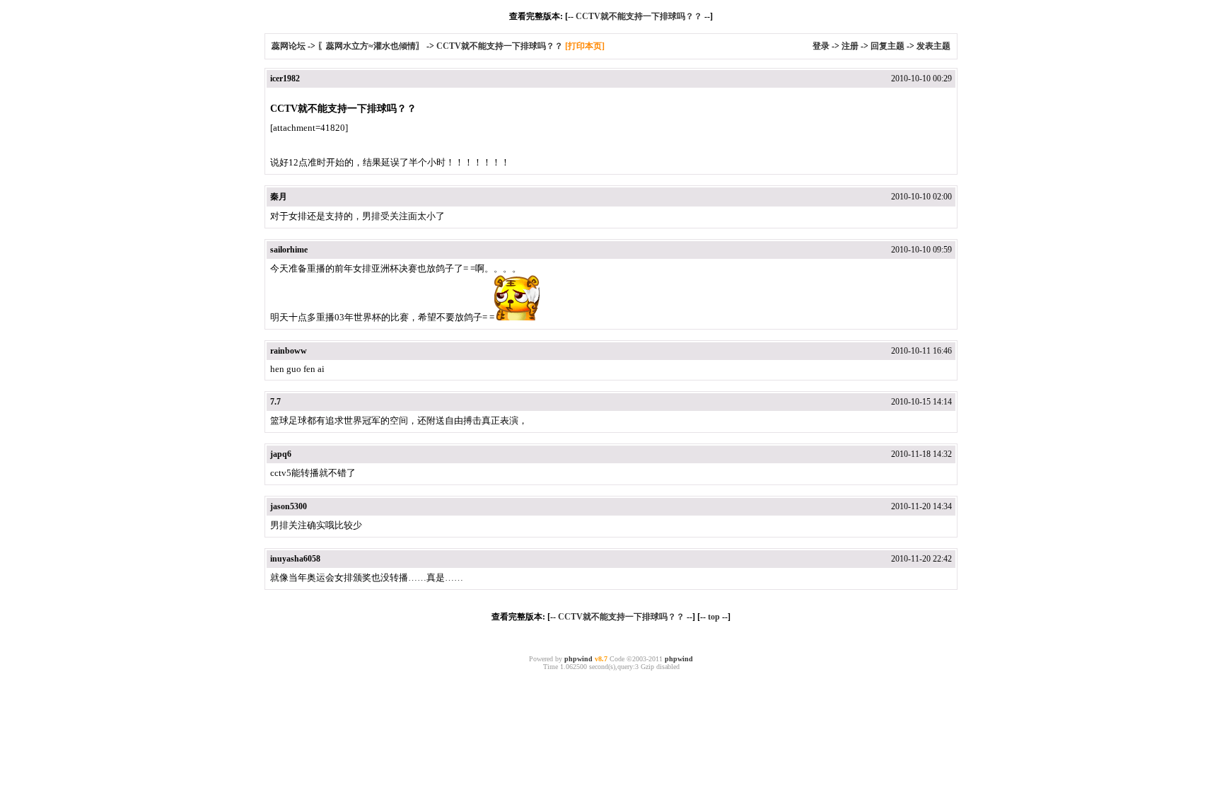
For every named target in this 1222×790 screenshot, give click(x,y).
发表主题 (933, 46)
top (714, 617)
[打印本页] (585, 46)
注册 (850, 46)
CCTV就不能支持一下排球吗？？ (639, 16)
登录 (821, 46)
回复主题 (887, 46)
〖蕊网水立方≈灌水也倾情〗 (371, 46)
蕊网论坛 (289, 46)
